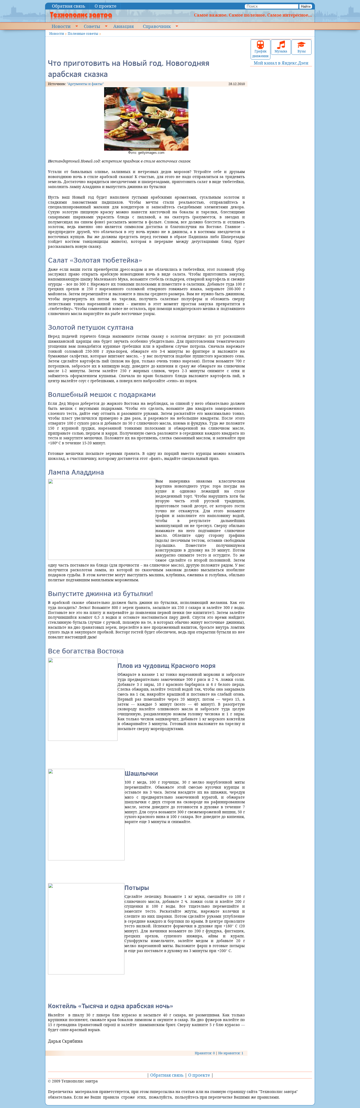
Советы (92, 26)
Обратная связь (68, 6)
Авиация (123, 26)
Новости (61, 26)
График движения (260, 53)
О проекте (105, 6)
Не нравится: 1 (230, 1053)
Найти (305, 6)
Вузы (302, 51)
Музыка (281, 51)
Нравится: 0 (205, 1053)
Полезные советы (83, 33)
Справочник (157, 26)
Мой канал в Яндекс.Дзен (281, 63)
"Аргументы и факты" (85, 83)
